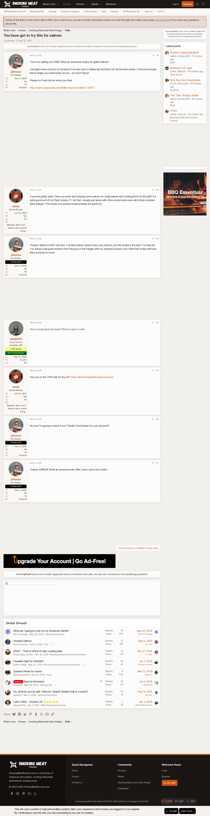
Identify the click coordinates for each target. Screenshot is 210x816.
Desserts (174, 90)
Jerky (103, 11)
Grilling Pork (46, 685)
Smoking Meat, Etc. (131, 11)
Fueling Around (145, 664)
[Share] (153, 55)
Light (180, 801)
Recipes (114, 11)
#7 (157, 463)
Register (166, 776)
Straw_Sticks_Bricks (23, 654)
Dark (192, 801)
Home (75, 770)
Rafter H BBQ (20, 664)
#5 (157, 370)
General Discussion (55, 634)
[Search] (203, 4)
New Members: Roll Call (15, 11)
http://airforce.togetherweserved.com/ (92, 377)
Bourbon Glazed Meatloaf (184, 52)
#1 (158, 55)
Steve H (148, 674)
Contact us (77, 782)
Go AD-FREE (169, 783)
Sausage (53, 11)
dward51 (17, 695)
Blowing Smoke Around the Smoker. (68, 654)
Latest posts (173, 46)
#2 (157, 190)
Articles (80, 4)
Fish (46, 644)
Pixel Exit (144, 801)
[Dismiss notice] (203, 19)
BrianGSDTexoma (144, 705)
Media (95, 4)
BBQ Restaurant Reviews (53, 705)
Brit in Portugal (20, 634)
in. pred (148, 644)
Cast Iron (149, 11)
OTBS (173, 110)
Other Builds (176, 74)
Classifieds (123, 788)
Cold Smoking (90, 11)
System (169, 801)
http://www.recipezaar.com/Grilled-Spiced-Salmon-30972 (62, 87)
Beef (172, 62)
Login (164, 770)
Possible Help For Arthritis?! (28, 661)
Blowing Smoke (37, 11)
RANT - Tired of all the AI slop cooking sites (37, 651)
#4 (157, 322)
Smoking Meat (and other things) (134, 782)
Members (111, 4)
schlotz (148, 695)
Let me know (163, 20)
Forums (67, 4)
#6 (157, 419)
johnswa (10, 40)
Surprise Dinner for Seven (27, 671)
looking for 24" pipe (181, 67)
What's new (49, 4)
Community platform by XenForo (102, 801)
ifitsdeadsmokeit (21, 674)
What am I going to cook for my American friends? (41, 630)
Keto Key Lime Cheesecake (185, 80)
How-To (161, 11)
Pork (49, 674)
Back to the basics (34, 681)
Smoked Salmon (22, 640)
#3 (157, 238)
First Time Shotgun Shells (184, 95)
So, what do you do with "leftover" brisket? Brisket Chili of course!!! (50, 691)
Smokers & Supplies (70, 11)
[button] (58, 4)
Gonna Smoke (20, 644)
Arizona (23, 87)
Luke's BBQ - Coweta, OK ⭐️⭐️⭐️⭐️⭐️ (35, 701)
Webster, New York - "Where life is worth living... (17, 228)
